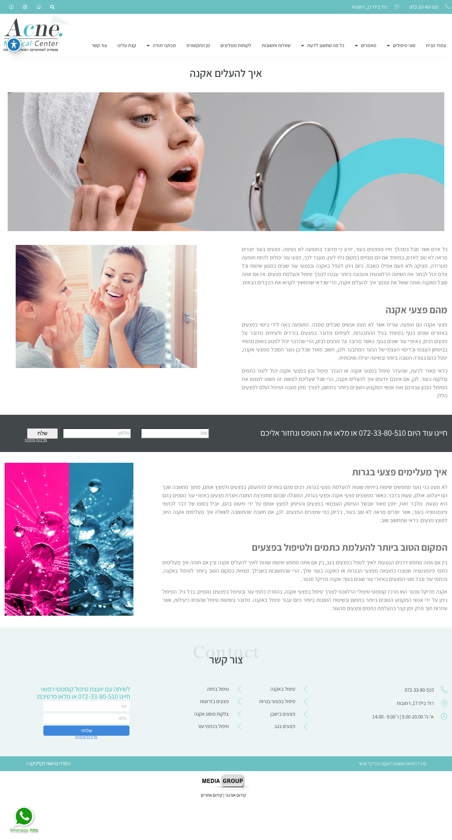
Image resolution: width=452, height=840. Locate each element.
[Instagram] (25, 7)
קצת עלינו (126, 45)
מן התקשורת (198, 45)
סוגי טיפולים (404, 45)
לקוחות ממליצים (235, 45)
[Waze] (39, 7)
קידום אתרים (211, 795)
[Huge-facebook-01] (11, 7)
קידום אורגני (236, 795)
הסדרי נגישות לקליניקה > (48, 763)
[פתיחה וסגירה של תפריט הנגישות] (13, 44)
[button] (52, 7)
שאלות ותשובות (276, 45)
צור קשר (99, 45)
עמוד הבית (436, 45)
